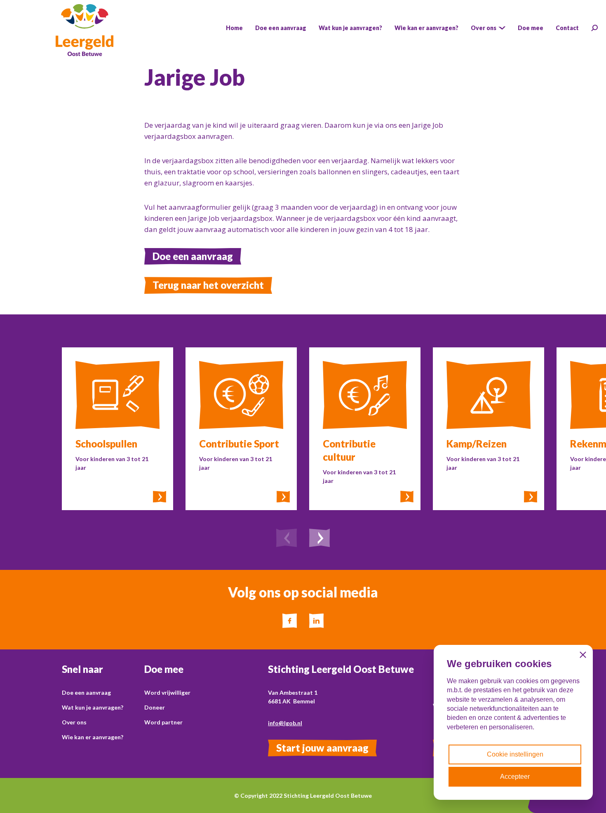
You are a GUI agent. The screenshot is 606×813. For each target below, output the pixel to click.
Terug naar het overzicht (208, 285)
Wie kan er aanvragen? (92, 736)
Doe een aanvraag (193, 256)
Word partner (163, 722)
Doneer (154, 707)
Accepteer (515, 776)
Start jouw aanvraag (322, 748)
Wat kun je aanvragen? (92, 707)
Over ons (74, 722)
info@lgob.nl (285, 722)
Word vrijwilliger (167, 692)
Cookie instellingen (515, 754)
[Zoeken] (594, 28)
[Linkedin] (316, 621)
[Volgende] (319, 539)
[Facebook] (289, 621)
